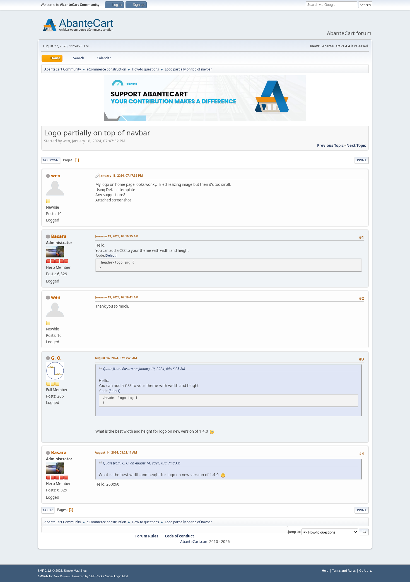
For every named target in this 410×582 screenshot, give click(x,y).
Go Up (48, 510)
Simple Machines (75, 570)
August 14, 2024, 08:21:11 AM (116, 452)
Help (325, 570)
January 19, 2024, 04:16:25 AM (116, 236)
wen (56, 175)
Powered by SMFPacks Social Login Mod (100, 576)
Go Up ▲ (365, 570)
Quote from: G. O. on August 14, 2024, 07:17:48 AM (141, 463)
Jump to (294, 531)
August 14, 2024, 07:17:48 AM (116, 358)
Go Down (51, 160)
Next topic (356, 145)
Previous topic (330, 145)
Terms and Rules (344, 570)
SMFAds (43, 576)
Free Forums (62, 576)
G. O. (56, 358)
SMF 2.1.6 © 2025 (50, 570)
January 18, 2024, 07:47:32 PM (121, 175)
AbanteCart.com (194, 541)
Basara (59, 236)
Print (361, 160)
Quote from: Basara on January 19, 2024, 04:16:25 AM (144, 368)
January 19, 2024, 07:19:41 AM (116, 297)
